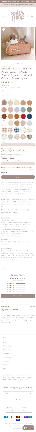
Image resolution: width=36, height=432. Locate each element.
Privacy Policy (7, 346)
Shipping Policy (7, 353)
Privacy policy (10, 425)
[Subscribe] (31, 393)
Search (5, 342)
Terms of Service (7, 357)
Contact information (18, 428)
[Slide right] (22, 63)
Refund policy (29, 423)
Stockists (5, 365)
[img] (5, 306)
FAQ (4, 368)
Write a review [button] (18, 296)
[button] (3, 16)
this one (25, 204)
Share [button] (4, 268)
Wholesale (6, 361)
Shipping (9, 87)
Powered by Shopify (19, 423)
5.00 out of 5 (22, 278)
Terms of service (18, 425)
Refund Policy (7, 349)
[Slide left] (14, 63)
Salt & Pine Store (11, 423)
